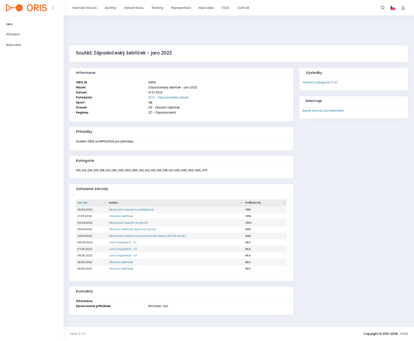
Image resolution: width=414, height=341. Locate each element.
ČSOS (404, 334)
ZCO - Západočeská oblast (168, 97)
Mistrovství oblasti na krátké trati (131, 209)
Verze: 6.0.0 (77, 334)
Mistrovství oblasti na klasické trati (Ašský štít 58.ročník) (147, 236)
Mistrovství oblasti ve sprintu (128, 223)
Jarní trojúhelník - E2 (123, 249)
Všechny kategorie (316, 82)
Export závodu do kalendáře (323, 110)
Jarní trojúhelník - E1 (122, 242)
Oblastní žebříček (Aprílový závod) (132, 229)
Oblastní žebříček (121, 216)
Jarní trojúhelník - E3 (123, 255)
